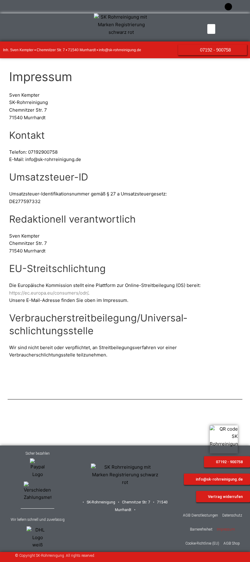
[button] (211, 29)
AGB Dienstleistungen (200, 515)
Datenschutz (232, 515)
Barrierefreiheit (201, 529)
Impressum (226, 529)
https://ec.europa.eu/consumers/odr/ (48, 293)
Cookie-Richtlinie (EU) (202, 543)
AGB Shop (231, 543)
